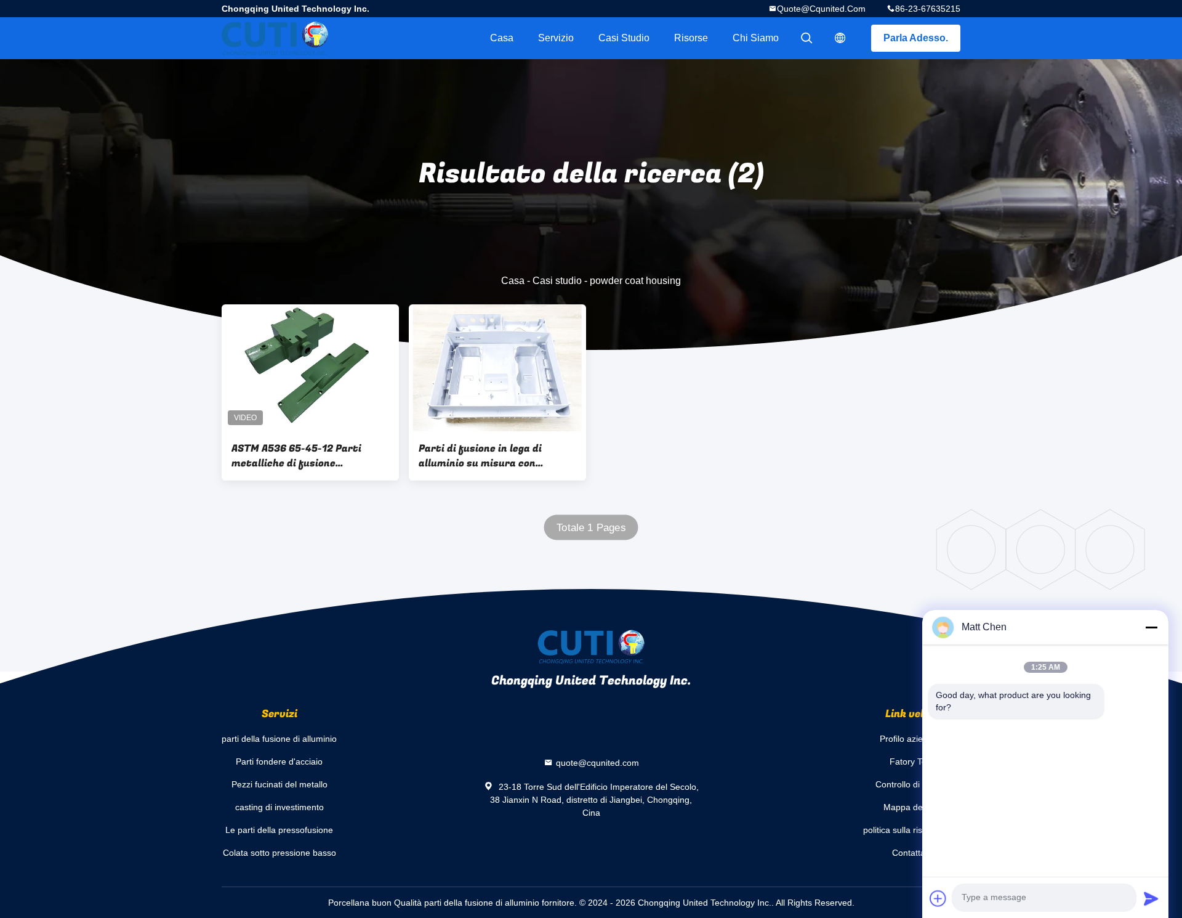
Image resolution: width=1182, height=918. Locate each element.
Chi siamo (756, 38)
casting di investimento (279, 807)
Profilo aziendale (912, 739)
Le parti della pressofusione (279, 830)
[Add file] (938, 898)
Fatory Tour (912, 761)
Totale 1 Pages (591, 528)
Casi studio (623, 38)
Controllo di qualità (911, 784)
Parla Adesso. (915, 38)
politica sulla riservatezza (911, 830)
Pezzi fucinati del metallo (279, 784)
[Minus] (1151, 627)
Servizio (556, 38)
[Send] (1151, 898)
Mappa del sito (912, 807)
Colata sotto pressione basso (279, 853)
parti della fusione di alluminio (279, 739)
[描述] (840, 38)
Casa (501, 38)
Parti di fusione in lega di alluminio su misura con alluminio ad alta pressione (485, 456)
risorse (691, 38)
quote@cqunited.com (821, 9)
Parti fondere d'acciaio (279, 761)
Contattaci (911, 853)
